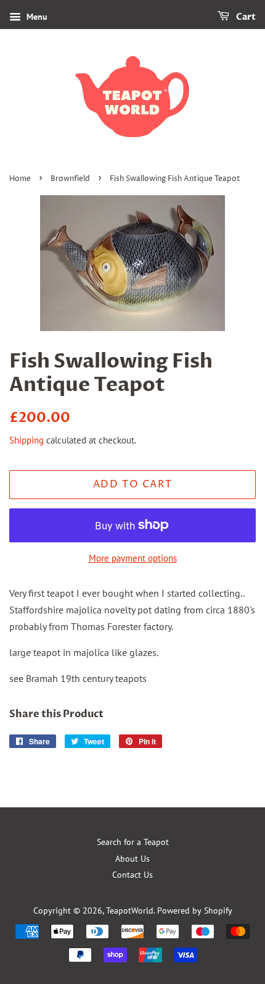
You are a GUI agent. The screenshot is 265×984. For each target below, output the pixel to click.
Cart (245, 17)
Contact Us (132, 874)
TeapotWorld (129, 910)
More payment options (133, 558)
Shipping (26, 440)
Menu (35, 16)
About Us (132, 858)
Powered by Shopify (194, 910)
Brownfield (70, 179)
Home (20, 179)
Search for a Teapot (133, 841)
